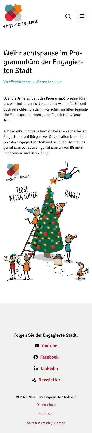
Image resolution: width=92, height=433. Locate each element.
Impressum (46, 414)
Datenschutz (46, 405)
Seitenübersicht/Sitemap (46, 423)
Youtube (49, 345)
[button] (70, 17)
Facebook (49, 357)
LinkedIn (49, 368)
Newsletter (49, 380)
